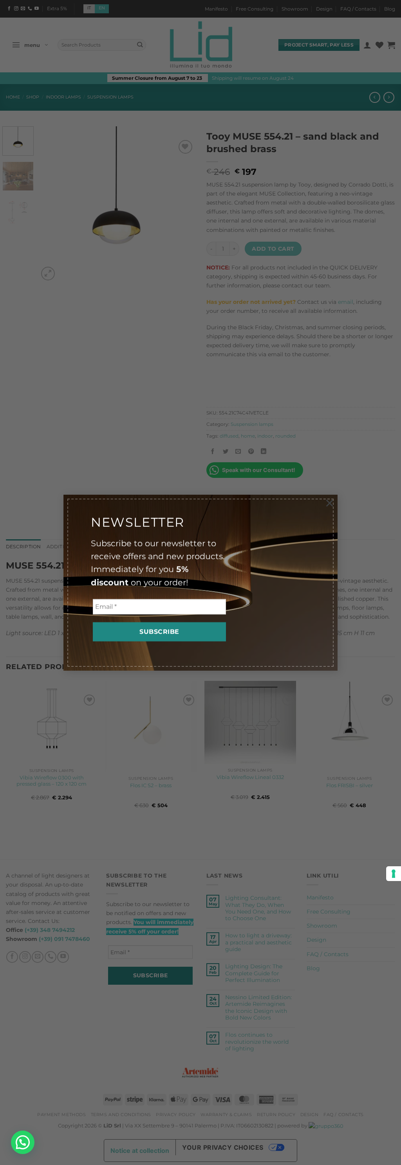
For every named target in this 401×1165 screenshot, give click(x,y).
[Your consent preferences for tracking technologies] (393, 873)
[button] (22, 1142)
